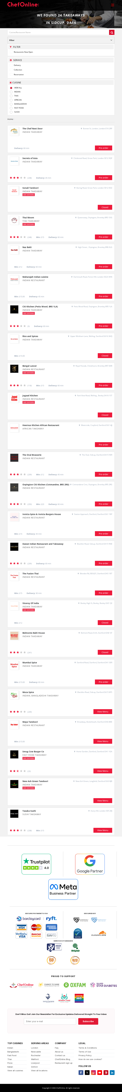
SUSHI (16, 112)
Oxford (34, 1067)
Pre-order (103, 148)
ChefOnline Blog (62, 1059)
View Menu (102, 711)
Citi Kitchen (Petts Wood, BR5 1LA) (40, 306)
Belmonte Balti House (33, 632)
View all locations (39, 1070)
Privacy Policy (85, 1055)
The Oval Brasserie (31, 454)
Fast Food (11, 1055)
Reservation (18, 74)
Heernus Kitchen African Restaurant (40, 425)
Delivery (17, 65)
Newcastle (36, 1051)
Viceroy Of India (30, 603)
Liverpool (35, 1063)
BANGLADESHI (20, 104)
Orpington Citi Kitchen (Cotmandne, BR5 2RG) (45, 484)
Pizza (9, 1063)
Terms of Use (85, 1051)
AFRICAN (18, 100)
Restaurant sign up (63, 1063)
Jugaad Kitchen (30, 395)
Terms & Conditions (88, 1048)
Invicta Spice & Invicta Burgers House (41, 514)
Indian (10, 1048)
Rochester (36, 1055)
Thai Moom (28, 217)
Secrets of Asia (29, 158)
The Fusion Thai (30, 573)
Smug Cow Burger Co (33, 751)
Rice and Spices (30, 336)
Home (10, 119)
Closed (105, 207)
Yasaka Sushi (29, 810)
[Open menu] (113, 5)
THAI (16, 95)
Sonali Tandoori (30, 187)
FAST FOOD (19, 108)
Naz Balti (27, 247)
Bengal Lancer (29, 365)
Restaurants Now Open (23, 52)
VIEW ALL (18, 87)
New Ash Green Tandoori (35, 781)
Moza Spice (28, 692)
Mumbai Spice (29, 662)
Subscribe (88, 1021)
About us (59, 1051)
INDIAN (17, 91)
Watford (35, 1059)
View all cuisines (15, 1070)
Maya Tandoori (30, 721)
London (34, 1048)
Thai (9, 1059)
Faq (56, 1048)
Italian (10, 1067)
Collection (17, 70)
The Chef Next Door (32, 128)
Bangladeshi (13, 1051)
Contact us (60, 1055)
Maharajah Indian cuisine (35, 276)
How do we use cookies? (90, 1059)
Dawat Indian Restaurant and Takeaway (42, 543)
